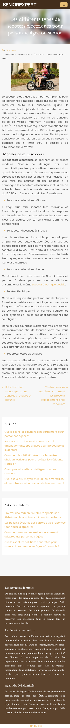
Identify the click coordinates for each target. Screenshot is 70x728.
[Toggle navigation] (64, 4)
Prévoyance (11, 50)
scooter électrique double (48, 284)
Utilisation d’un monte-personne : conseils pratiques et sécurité (18, 393)
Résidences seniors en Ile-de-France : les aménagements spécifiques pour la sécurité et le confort (34, 446)
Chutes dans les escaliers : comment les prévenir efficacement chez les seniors (52, 395)
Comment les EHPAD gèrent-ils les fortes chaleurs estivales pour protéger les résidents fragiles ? (33, 460)
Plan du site (35, 726)
